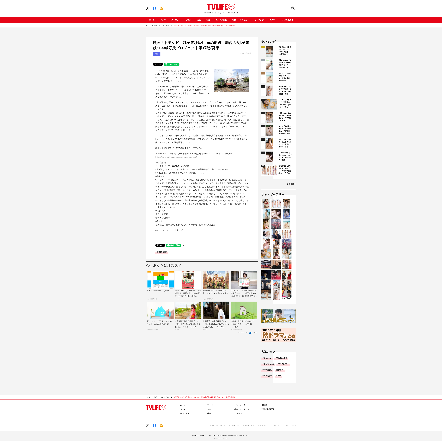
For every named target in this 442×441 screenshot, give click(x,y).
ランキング (259, 20)
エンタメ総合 (221, 20)
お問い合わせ (262, 425)
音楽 (199, 20)
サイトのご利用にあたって (217, 425)
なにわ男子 (284, 364)
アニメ (189, 20)
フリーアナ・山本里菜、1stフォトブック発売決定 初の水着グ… (285, 77)
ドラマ (163, 20)
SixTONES (282, 358)
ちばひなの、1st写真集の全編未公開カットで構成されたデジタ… (285, 116)
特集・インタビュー (240, 20)
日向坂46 (268, 376)
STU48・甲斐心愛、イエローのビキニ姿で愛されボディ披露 (285, 156)
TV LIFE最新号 (287, 20)
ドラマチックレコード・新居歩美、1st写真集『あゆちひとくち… (285, 103)
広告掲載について (248, 425)
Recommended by (243, 333)
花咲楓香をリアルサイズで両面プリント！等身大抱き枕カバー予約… (285, 169)
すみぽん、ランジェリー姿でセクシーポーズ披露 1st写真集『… (285, 50)
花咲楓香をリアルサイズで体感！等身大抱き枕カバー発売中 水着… (285, 90)
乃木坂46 (268, 370)
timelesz (268, 358)
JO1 (279, 376)
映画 (208, 20)
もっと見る (291, 184)
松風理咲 (162, 252)
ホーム (151, 20)
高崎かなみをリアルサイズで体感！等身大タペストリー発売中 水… (285, 63)
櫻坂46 (280, 370)
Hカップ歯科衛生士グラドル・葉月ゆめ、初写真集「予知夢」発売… (285, 129)
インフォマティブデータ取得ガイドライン (283, 425)
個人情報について (234, 425)
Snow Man (269, 364)
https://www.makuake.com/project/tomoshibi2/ (176, 157)
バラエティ (175, 20)
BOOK (272, 20)
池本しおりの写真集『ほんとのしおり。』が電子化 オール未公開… (285, 143)
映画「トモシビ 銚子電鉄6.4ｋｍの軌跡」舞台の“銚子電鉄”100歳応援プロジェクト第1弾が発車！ (204, 25)
